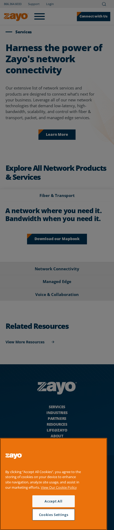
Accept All (54, 501)
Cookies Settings (53, 514)
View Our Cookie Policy (59, 487)
